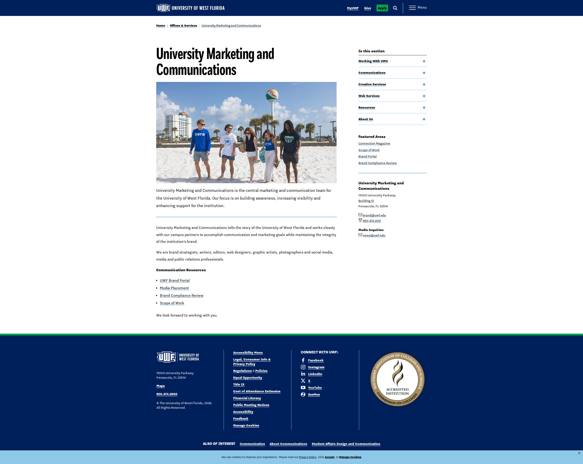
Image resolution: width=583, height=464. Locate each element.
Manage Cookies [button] (350, 457)
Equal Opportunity (247, 377)
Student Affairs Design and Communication (346, 444)
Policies (261, 371)
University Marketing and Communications (231, 25)
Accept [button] (329, 457)
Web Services (369, 96)
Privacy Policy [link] (307, 457)
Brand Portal (367, 156)
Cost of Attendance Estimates (257, 391)
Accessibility (243, 412)
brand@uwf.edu (374, 215)
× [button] (579, 453)
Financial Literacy (247, 398)
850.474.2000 (166, 394)
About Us (365, 119)
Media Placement (174, 288)
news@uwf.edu (374, 235)
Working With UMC (373, 61)
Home (160, 25)
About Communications (288, 444)
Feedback (240, 418)
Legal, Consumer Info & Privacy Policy (252, 361)
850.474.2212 (372, 221)
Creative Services (372, 84)
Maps (160, 386)
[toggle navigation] (424, 84)
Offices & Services (183, 25)
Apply (382, 8)
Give (367, 8)
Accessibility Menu (248, 352)
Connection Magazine (374, 143)
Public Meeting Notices (251, 405)
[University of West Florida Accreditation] (397, 379)
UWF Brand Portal (175, 280)
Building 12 (366, 201)
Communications (372, 73)
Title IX (239, 384)
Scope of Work (172, 303)
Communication (252, 444)
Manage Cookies (246, 425)
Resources (366, 107)
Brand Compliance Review (181, 295)
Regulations (242, 371)
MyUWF (353, 8)
